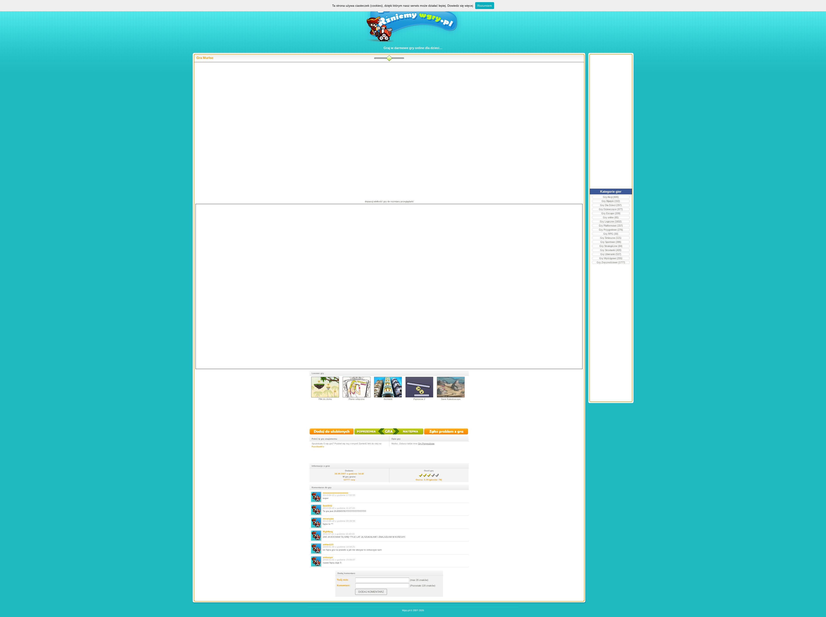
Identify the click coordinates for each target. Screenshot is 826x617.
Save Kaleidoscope (451, 399)
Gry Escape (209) (610, 213)
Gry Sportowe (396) (610, 242)
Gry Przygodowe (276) (611, 229)
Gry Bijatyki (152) (611, 201)
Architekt (388, 399)
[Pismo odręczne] (356, 396)
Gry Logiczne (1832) (611, 221)
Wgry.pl (406, 610)
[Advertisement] (389, 97)
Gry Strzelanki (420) (610, 250)
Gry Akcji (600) (611, 197)
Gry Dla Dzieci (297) (611, 205)
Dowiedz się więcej (460, 5)
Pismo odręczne (357, 399)
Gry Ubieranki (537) (610, 254)
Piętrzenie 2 (419, 399)
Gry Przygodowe (426, 443)
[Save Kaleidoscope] (451, 396)
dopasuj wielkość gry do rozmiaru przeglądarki (389, 201)
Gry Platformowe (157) (611, 225)
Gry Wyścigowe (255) (610, 258)
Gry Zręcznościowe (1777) (611, 262)
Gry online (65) (611, 217)
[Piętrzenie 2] (419, 396)
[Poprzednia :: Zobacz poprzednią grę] (369, 435)
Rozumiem (484, 5)
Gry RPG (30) (610, 233)
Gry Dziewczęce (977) (611, 209)
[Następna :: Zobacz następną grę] (408, 435)
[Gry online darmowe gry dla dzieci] (413, 44)
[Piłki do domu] (325, 396)
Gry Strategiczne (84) (610, 246)
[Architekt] (388, 396)
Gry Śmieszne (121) (610, 238)
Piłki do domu (325, 399)
